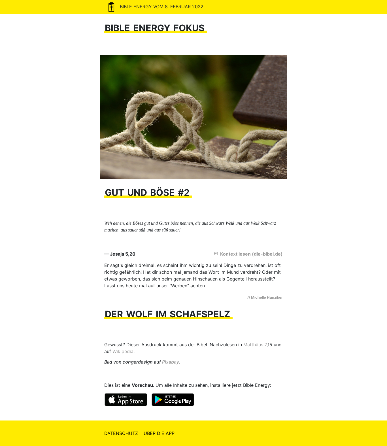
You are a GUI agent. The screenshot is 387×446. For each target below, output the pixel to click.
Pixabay (170, 362)
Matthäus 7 (255, 344)
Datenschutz (121, 433)
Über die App (159, 433)
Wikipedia (122, 351)
